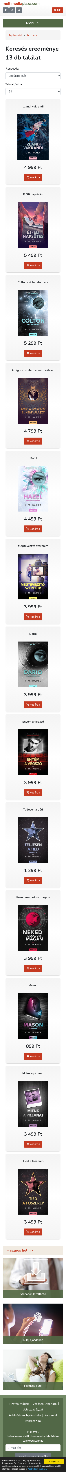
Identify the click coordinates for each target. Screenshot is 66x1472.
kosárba (34, 177)
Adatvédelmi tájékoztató (25, 1415)
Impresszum (33, 1421)
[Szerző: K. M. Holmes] (33, 137)
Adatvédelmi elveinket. (37, 1468)
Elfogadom (53, 1461)
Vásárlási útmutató (45, 1404)
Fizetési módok (19, 1404)
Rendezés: (12, 69)
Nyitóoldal (15, 35)
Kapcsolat (51, 1415)
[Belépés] (6, 10)
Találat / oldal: (14, 84)
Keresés (31, 35)
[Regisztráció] (12, 10)
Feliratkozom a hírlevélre (33, 1456)
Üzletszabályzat (33, 1410)
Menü (31, 23)
